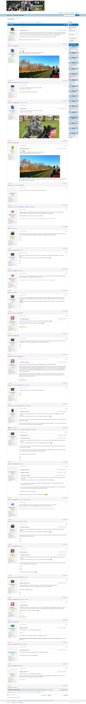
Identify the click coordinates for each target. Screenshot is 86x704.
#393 (66, 85)
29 (35, 22)
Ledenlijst (73, 12)
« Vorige (13, 22)
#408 (66, 466)
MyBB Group (21, 702)
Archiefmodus (19, 700)
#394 (66, 105)
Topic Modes (65, 24)
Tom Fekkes (12, 257)
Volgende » (38, 22)
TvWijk (12, 89)
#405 (66, 387)
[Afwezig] (14, 89)
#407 (66, 432)
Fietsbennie (32, 206)
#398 (66, 231)
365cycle (15, 228)
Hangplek (17, 18)
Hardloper (12, 32)
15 (23, 22)
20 (32, 22)
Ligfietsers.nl (9, 700)
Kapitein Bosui (12, 652)
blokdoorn (12, 193)
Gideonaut (71, 55)
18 (29, 692)
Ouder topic (11, 689)
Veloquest (12, 413)
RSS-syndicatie (51, 700)
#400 (66, 273)
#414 (66, 624)
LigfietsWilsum (71, 49)
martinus (71, 131)
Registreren (21, 15)
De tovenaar (12, 54)
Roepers (20, 82)
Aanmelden (16, 15)
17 (27, 22)
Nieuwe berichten (26, 700)
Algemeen (13, 18)
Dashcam (73, 46)
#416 (66, 668)
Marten (72, 115)
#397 (66, 209)
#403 (66, 338)
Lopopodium (71, 121)
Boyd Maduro (25, 82)
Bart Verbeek (12, 628)
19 (31, 692)
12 (18, 22)
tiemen (26, 102)
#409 (66, 502)
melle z (12, 673)
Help (78, 12)
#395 (66, 145)
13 (20, 692)
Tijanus (20, 499)
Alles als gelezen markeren (43, 700)
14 (22, 692)
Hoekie (72, 71)
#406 (66, 408)
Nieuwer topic (16, 689)
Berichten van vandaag (33, 700)
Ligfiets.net (61, 12)
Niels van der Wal (72, 65)
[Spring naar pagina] (42, 22)
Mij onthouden (73, 38)
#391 (66, 27)
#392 (66, 48)
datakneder (71, 99)
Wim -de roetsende (26, 385)
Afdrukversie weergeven (12, 694)
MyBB (14, 702)
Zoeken (67, 12)
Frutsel (14, 385)
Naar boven (14, 700)
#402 (66, 315)
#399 (66, 252)
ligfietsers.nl (9, 18)
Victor (12, 150)
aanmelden (75, 26)
